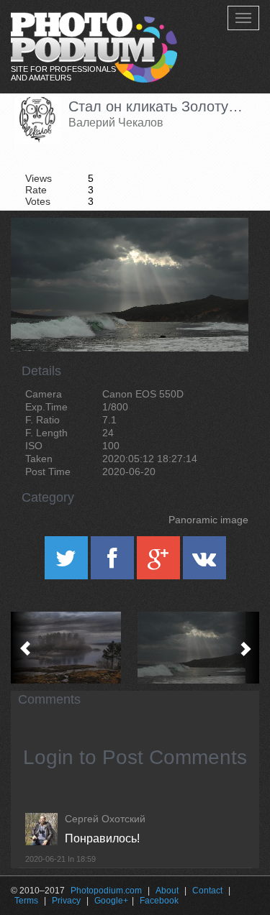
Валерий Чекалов (115, 122)
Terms (26, 901)
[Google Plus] (160, 563)
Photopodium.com (106, 891)
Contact (207, 891)
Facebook (159, 901)
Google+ (111, 901)
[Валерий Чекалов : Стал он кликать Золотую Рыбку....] (198, 648)
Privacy (66, 901)
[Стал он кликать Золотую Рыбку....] (219, 254)
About (167, 891)
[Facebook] (114, 563)
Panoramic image (208, 519)
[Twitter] (68, 563)
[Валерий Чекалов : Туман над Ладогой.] (73, 648)
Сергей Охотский (105, 818)
